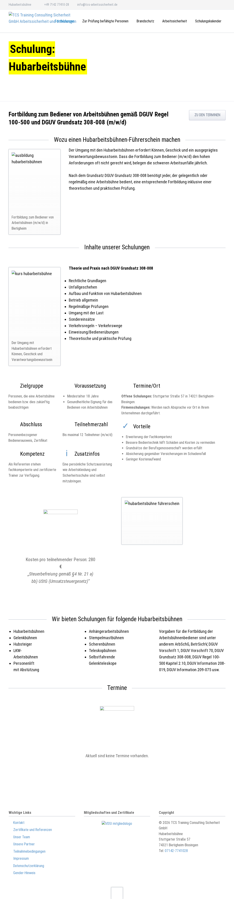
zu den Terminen (207, 115)
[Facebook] (220, 4)
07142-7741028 (176, 851)
